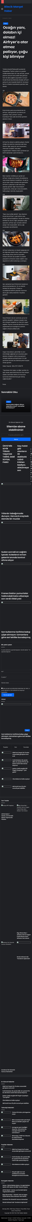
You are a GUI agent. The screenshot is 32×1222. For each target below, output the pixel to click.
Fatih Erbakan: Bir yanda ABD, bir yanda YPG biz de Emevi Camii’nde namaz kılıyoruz (20, 762)
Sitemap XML (5, 1209)
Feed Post (18, 1210)
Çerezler (24, 1218)
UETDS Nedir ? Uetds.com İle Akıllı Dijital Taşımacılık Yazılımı (7, 816)
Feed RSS (23, 1209)
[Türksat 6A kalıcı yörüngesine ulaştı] (6, 1114)
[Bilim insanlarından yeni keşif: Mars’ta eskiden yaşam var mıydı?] (6, 1122)
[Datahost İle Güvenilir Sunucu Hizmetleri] (8, 1005)
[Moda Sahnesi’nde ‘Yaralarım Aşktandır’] (24, 948)
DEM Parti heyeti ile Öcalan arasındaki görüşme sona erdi (20, 754)
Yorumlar (26, 747)
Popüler (5, 747)
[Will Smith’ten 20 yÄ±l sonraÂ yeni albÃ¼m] (6, 790)
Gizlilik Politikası (17, 1218)
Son (16, 747)
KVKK (29, 1218)
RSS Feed (12, 1209)
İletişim (10, 1218)
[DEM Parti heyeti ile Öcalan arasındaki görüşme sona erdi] (6, 755)
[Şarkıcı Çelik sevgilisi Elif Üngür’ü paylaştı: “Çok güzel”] (6, 772)
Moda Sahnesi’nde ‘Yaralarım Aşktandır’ (23, 957)
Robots (18, 1209)
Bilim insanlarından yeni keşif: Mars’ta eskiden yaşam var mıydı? (21, 1121)
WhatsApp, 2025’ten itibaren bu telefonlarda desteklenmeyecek (21, 1137)
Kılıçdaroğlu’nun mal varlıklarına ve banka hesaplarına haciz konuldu (20, 1173)
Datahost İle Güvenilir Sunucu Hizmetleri (8, 1070)
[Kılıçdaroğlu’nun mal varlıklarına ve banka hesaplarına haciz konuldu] (6, 1174)
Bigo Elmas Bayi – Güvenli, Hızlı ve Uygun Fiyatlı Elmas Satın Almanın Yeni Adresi (24, 935)
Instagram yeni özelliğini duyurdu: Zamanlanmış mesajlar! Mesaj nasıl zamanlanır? (19, 1129)
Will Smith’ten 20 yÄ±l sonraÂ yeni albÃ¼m (19, 787)
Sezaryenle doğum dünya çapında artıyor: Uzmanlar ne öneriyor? (15, 406)
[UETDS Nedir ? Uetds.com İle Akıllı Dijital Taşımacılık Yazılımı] (8, 808)
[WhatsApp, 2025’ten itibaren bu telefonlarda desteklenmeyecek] (6, 1138)
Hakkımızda (4, 1218)
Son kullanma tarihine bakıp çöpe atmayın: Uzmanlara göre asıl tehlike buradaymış (16, 736)
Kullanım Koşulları (12, 1220)
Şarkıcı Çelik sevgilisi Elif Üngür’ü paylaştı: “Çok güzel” (19, 770)
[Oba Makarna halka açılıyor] (6, 781)
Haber (5, 23)
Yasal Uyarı (21, 1220)
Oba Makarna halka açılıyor (21, 779)
